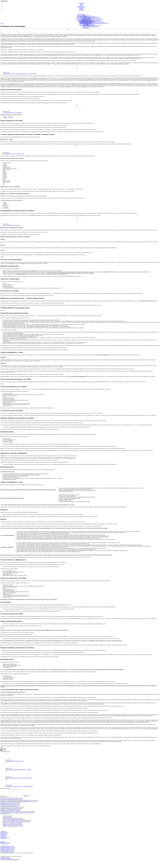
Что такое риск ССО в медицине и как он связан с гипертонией (19, 786)
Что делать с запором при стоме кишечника (12, 823)
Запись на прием (85, 27)
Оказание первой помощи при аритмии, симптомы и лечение (19, 777)
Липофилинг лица (87, 15)
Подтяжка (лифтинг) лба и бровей (93, 17)
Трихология (85, 24)
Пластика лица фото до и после (7, 848)
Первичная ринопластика (86, 18)
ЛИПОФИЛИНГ (81, 14)
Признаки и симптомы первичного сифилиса (10, 810)
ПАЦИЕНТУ (81, 7)
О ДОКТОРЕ (81, 3)
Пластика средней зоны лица (94, 18)
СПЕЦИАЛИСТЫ (81, 6)
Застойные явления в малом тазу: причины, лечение (11, 808)
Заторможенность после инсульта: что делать (10, 803)
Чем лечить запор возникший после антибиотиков (13, 819)
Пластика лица (3, 833)
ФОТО (81, 4)
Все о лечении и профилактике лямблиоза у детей (11, 799)
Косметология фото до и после (7, 851)
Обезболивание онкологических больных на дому (13, 153)
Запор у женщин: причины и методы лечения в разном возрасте (16, 821)
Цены (85, 26)
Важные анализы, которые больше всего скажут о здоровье (18, 769)
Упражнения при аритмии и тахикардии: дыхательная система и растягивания (20, 73)
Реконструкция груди (5, 837)
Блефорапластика (4, 832)
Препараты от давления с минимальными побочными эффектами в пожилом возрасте (18, 801)
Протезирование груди (87, 19)
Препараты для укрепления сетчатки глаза (9, 805)
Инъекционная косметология (85, 21)
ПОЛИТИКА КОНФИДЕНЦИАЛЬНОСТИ (9, 859)
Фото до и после (85, 25)
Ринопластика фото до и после (7, 850)
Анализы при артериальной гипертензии (12, 225)
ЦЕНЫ (81, 5)
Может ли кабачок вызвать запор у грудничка (12, 826)
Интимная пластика (86, 22)
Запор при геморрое (7, 817)
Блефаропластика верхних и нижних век (88, 16)
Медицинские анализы (5, 842)
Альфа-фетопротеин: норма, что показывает (12, 112)
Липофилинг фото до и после (6, 846)
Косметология (3, 838)
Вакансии (2, 841)
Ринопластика (3, 834)
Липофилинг (3, 831)
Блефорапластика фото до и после (7, 847)
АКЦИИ (81, 8)
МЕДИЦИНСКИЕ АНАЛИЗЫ (85, 23)
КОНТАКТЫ (81, 10)
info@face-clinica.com (4, 857)
